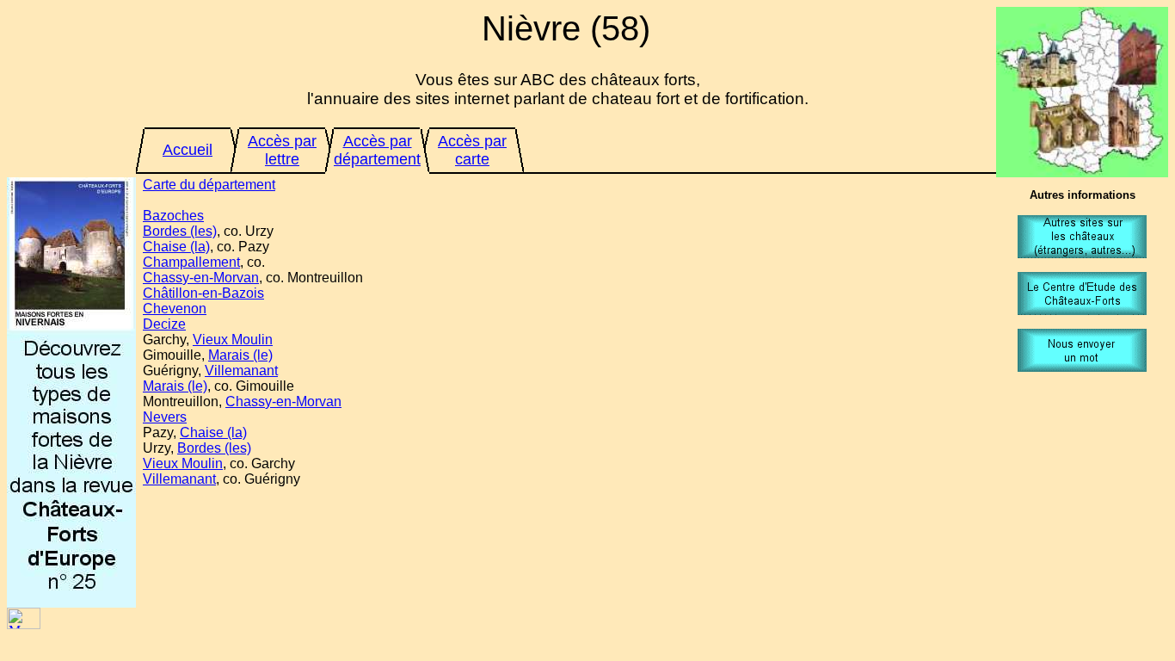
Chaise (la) (176, 246)
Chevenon (174, 308)
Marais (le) (240, 355)
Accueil (187, 149)
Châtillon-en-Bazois (203, 293)
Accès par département (377, 150)
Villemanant (241, 370)
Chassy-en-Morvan (201, 277)
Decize (164, 324)
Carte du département (209, 184)
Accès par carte (472, 150)
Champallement (191, 262)
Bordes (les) (180, 231)
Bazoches (173, 215)
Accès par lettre (282, 150)
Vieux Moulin (233, 339)
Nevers (165, 417)
